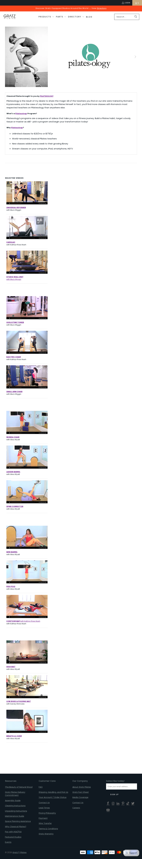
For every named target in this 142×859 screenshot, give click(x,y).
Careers (76, 807)
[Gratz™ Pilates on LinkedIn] (118, 803)
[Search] (135, 17)
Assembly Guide (13, 800)
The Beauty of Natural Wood (18, 787)
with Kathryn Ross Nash (23, 621)
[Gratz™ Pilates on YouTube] (108, 810)
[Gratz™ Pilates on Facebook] (108, 803)
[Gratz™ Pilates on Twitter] (133, 803)
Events (8, 842)
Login (127, 3)
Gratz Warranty (46, 833)
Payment (43, 818)
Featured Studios (13, 837)
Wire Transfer (45, 823)
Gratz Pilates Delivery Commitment (15, 794)
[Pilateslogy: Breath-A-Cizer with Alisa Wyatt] (27, 732)
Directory (101, 8)
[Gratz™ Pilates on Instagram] (113, 803)
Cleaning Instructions (15, 805)
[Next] (135, 57)
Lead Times (44, 807)
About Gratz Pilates (81, 787)
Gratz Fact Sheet (80, 792)
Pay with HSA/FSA (13, 831)
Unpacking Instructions (16, 811)
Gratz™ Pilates (19, 852)
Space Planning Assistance (18, 821)
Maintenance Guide (14, 816)
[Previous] (7, 57)
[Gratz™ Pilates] (10, 17)
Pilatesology (21, 113)
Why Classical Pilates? (15, 826)
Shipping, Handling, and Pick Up (53, 792)
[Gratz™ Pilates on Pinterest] (123, 803)
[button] (46, 16)
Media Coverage (80, 797)
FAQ (41, 787)
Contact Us (44, 802)
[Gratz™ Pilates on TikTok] (128, 803)
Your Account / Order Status (52, 797)
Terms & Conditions (48, 828)
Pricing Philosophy (47, 813)
